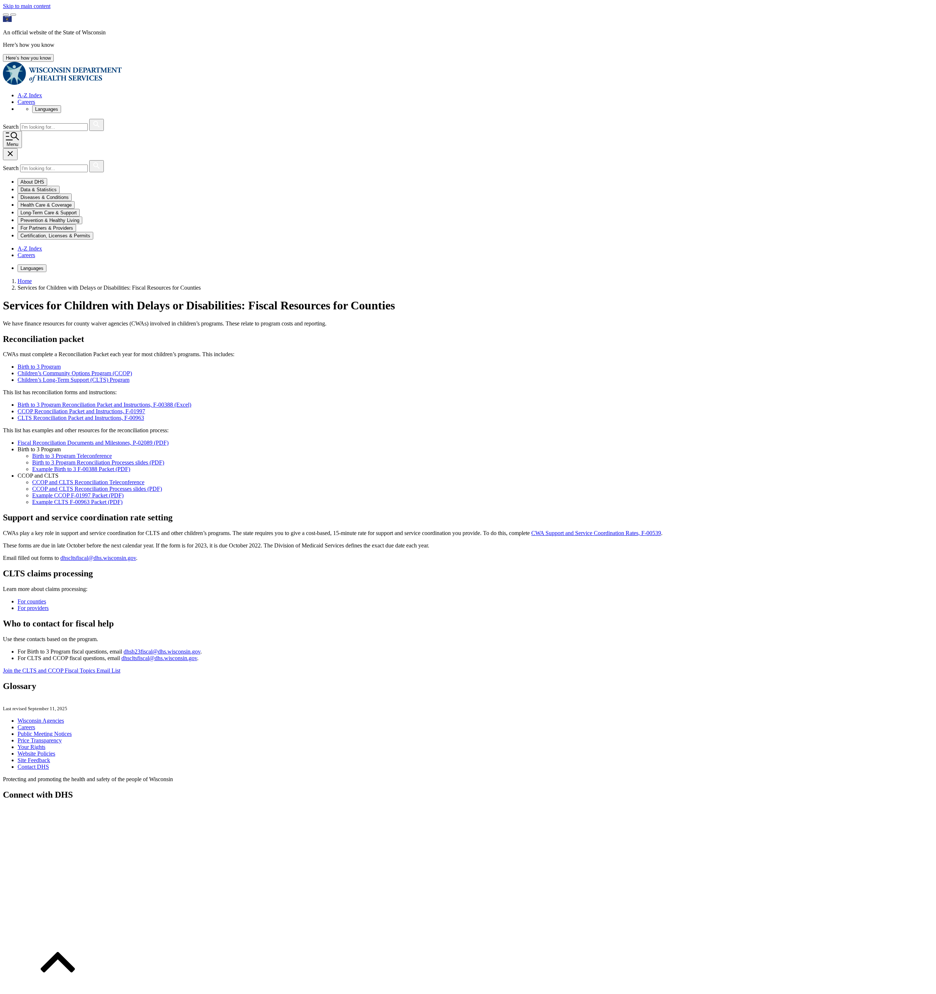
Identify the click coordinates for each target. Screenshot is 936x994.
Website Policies (36, 753)
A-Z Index (30, 95)
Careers (26, 102)
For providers (33, 608)
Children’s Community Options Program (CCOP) (75, 373)
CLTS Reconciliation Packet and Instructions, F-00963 (81, 418)
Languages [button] (46, 109)
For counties (32, 601)
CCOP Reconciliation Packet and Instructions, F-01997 (81, 411)
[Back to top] (58, 987)
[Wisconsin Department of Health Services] (62, 83)
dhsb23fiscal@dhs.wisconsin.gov (162, 651)
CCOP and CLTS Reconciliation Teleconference (88, 482)
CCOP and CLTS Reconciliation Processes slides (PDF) (97, 489)
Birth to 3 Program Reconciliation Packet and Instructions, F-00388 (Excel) (104, 405)
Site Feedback (34, 760)
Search (11, 127)
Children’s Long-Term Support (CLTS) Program (73, 380)
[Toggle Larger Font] (6, 15)
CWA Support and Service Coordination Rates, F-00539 (596, 533)
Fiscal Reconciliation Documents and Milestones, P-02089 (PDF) (93, 443)
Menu (12, 144)
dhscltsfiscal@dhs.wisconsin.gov (98, 558)
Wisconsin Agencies (41, 721)
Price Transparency (40, 740)
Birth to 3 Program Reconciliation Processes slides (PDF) (98, 462)
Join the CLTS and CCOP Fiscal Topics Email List (61, 670)
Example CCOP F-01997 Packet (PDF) (78, 495)
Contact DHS (33, 767)
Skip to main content (26, 6)
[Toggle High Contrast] (13, 15)
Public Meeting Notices (45, 734)
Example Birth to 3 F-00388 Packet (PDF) (81, 469)
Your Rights (31, 747)
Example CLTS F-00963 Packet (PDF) (77, 502)
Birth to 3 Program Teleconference (72, 456)
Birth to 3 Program (39, 367)
